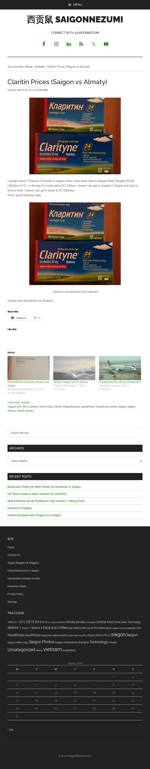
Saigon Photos (42, 641)
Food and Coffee (55, 628)
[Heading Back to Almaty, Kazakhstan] (120, 368)
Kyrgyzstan (46, 635)
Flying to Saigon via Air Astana (70, 381)
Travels (112, 642)
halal (69, 628)
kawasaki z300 (134, 628)
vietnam (29, 410)
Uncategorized (21, 649)
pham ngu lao (75, 635)
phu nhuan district (92, 635)
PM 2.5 (107, 635)
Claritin (58, 406)
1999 (10, 622)
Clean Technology (131, 622)
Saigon (122, 406)
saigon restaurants (66, 642)
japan (109, 628)
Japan (115, 628)
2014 (26, 406)
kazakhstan (88, 406)
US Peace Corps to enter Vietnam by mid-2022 (37, 494)
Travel (20, 410)
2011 (15, 622)
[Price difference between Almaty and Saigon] (29, 368)
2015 (45, 622)
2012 (22, 622)
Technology (98, 642)
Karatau (122, 628)
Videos (39, 650)
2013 (30, 622)
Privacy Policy (15, 594)
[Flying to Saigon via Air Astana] (74, 368)
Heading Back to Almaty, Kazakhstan (120, 381)
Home (11, 547)
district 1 (14, 628)
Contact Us (14, 554)
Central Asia (46, 406)
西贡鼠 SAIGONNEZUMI (75, 19)
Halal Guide (79, 627)
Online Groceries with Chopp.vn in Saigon (34, 515)
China (116, 622)
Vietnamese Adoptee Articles (24, 578)
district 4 (36, 628)
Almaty (34, 406)
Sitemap (12, 601)
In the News (98, 628)
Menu (77, 4)
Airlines (61, 622)
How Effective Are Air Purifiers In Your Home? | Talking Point (46, 501)
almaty (80, 622)
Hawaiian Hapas (17, 586)
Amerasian (90, 622)
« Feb (10, 729)
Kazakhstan (103, 406)
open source (60, 635)
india (88, 628)
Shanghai (83, 642)
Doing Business (71, 406)
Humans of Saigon (20, 508)
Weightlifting (69, 650)
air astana (52, 622)
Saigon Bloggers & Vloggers (23, 562)
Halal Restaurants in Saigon (23, 570)
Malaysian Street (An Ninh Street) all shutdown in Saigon (44, 487)
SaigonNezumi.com (79, 755)
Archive (25, 402)
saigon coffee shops (18, 642)
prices (114, 406)
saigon (118, 634)
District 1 (26, 628)
